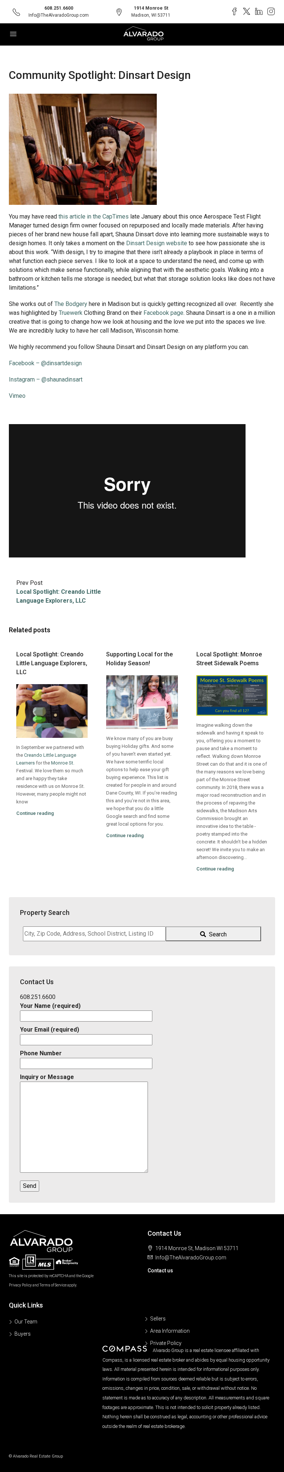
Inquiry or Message (47, 1076)
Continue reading (35, 813)
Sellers (158, 1319)
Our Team (25, 1322)
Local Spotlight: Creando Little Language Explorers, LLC (51, 663)
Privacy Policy (20, 1285)
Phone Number (41, 1053)
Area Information (170, 1331)
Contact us (160, 1270)
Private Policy (166, 1343)
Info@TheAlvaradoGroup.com (58, 15)
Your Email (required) (49, 1029)
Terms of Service (53, 1285)
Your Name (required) (50, 1005)
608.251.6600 (58, 8)
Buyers (22, 1334)
